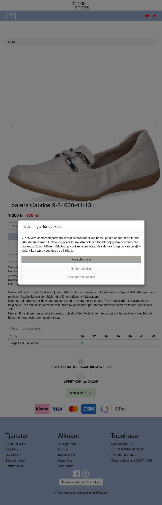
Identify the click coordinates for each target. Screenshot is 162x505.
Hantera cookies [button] (81, 268)
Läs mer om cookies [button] (81, 277)
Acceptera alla (81, 259)
